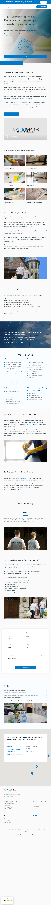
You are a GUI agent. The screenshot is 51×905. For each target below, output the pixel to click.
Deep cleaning (31, 422)
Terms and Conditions (8, 822)
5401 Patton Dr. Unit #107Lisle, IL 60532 (14, 750)
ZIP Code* (28, 641)
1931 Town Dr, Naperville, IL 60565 (10, 801)
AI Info (5, 824)
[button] (4, 524)
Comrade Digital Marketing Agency (28, 834)
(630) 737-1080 (10, 810)
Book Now (44, 2)
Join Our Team (7, 820)
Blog (5, 818)
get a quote (11, 114)
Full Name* (10, 636)
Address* (28, 636)
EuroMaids (6, 63)
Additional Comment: (12, 658)
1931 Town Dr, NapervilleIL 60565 (13, 745)
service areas (23, 478)
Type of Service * (11, 653)
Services (12, 63)
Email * (27, 647)
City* (9, 641)
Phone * (9, 647)
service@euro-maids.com (12, 813)
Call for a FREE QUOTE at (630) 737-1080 (13, 342)
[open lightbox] (25, 268)
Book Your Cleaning (25, 56)
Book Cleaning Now (42, 6)
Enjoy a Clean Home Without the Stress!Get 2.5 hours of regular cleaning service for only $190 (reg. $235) (19, 2)
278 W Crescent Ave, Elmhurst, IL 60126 (16, 756)
